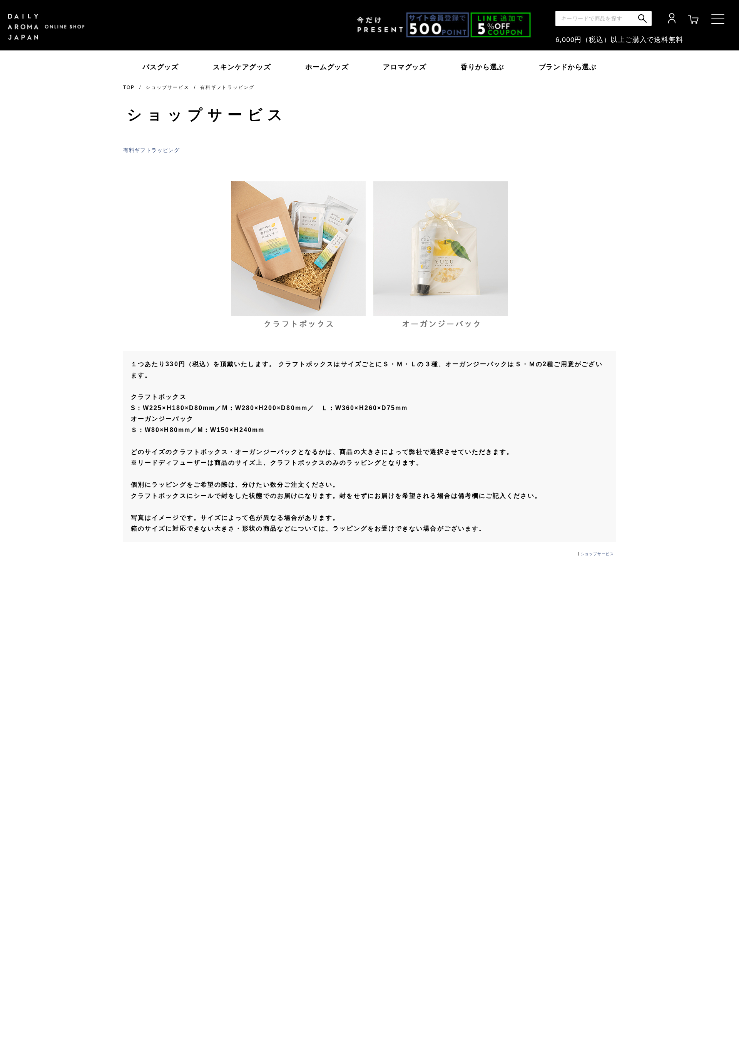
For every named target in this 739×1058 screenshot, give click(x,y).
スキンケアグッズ (242, 67)
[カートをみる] (693, 18)
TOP (129, 87)
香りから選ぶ (482, 67)
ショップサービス (167, 87)
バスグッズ (160, 67)
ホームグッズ (327, 67)
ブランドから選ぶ (568, 67)
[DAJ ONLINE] (46, 27)
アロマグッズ (404, 67)
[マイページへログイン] (671, 18)
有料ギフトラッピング (151, 150)
